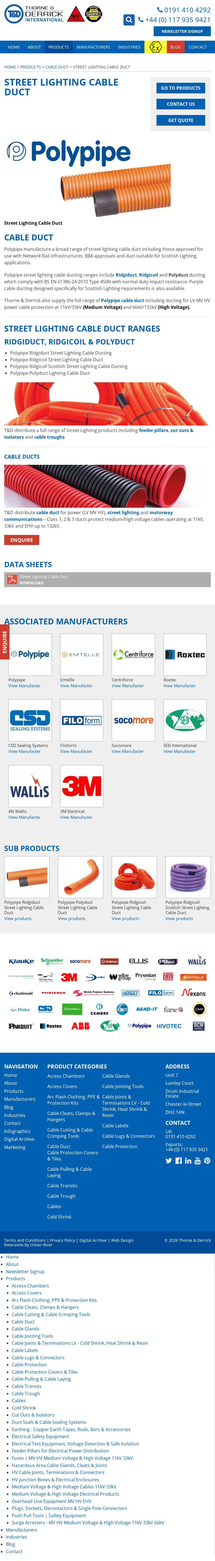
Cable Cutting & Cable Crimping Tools (70, 1133)
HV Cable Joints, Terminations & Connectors (58, 1472)
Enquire (21, 540)
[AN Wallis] (30, 786)
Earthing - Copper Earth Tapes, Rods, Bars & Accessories (71, 1429)
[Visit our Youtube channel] (198, 1160)
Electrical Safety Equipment (40, 1436)
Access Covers (62, 1086)
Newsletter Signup (182, 31)
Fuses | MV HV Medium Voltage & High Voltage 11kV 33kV (72, 1458)
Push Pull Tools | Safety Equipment (49, 1515)
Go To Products (180, 88)
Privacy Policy (62, 1240)
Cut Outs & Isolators (33, 1415)
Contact (198, 47)
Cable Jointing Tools (123, 1086)
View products (18, 918)
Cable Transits (62, 1186)
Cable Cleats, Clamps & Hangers (45, 1307)
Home (14, 47)
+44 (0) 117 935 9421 (178, 19)
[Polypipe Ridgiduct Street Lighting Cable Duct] (27, 877)
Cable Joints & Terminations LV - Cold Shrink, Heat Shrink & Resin (126, 1106)
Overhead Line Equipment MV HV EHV (52, 1501)
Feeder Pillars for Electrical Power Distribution (60, 1451)
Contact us (181, 104)
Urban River (41, 1244)
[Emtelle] (82, 655)
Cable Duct (57, 67)
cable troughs (49, 437)
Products (58, 47)
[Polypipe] (30, 655)
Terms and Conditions (25, 1240)
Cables (54, 1206)
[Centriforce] (133, 655)
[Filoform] (82, 720)
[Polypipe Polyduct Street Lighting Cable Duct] (80, 877)
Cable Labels (115, 1126)
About (34, 47)
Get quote (180, 120)
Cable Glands (116, 1076)
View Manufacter (24, 685)
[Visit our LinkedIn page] (188, 1160)
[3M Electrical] (82, 786)
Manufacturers (93, 47)
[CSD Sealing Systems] (30, 720)
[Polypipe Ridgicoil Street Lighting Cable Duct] (134, 877)
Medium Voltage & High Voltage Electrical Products (65, 1494)
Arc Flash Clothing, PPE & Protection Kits (73, 1100)
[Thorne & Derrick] (53, 14)
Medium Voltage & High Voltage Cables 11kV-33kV (64, 1487)
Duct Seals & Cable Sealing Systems (49, 1422)
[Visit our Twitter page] (168, 1160)
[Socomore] (133, 720)
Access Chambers (66, 1076)
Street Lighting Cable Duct (44, 579)
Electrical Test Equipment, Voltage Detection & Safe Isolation (75, 1444)
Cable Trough (61, 1196)
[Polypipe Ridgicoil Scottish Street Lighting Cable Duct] (188, 877)
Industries (129, 47)
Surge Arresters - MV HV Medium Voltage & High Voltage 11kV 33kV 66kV (88, 1522)
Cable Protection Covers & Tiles (45, 1372)
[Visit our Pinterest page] (207, 1160)
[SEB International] (185, 720)
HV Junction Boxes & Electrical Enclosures (55, 1480)
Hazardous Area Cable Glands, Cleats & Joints (59, 1465)
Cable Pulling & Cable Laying (41, 1379)
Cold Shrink (59, 1217)
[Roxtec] (185, 655)
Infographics (17, 1131)
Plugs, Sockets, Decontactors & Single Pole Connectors (69, 1508)
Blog (175, 47)
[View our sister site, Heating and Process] (155, 47)
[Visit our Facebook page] (179, 1160)
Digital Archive (19, 1139)
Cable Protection (119, 1146)
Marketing (14, 1147)
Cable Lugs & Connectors (128, 1136)
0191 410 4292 (187, 9)
